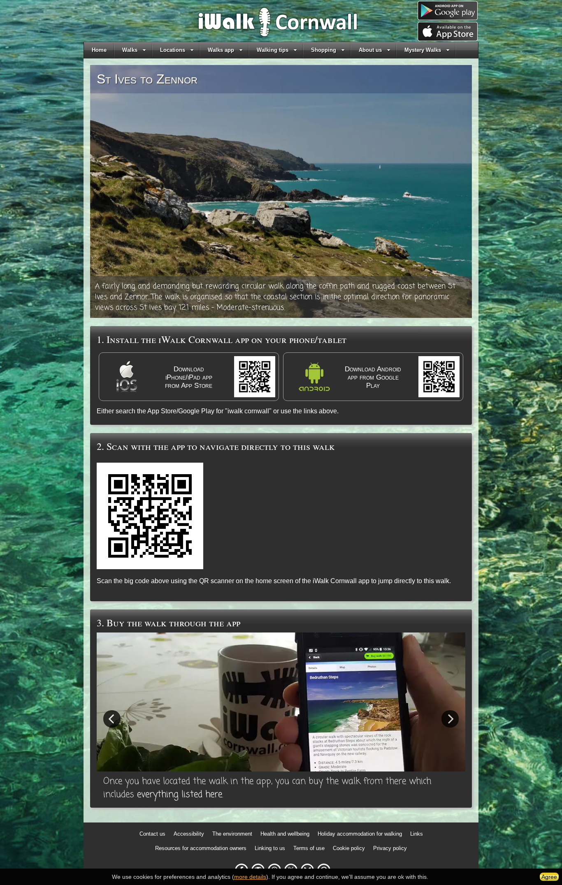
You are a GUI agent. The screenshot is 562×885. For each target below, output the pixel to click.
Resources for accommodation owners (200, 848)
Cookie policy (349, 848)
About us (370, 50)
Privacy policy (390, 848)
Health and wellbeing (284, 834)
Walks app (221, 50)
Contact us (152, 834)
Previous (112, 718)
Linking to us (270, 848)
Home (99, 50)
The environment (232, 834)
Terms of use (309, 848)
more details (250, 876)
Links (416, 834)
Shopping (323, 50)
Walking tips (272, 50)
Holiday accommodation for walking (360, 834)
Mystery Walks (422, 50)
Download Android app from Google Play (373, 377)
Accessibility (189, 834)
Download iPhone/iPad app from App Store (188, 377)
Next (450, 718)
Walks (129, 50)
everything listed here (179, 794)
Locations (172, 50)
